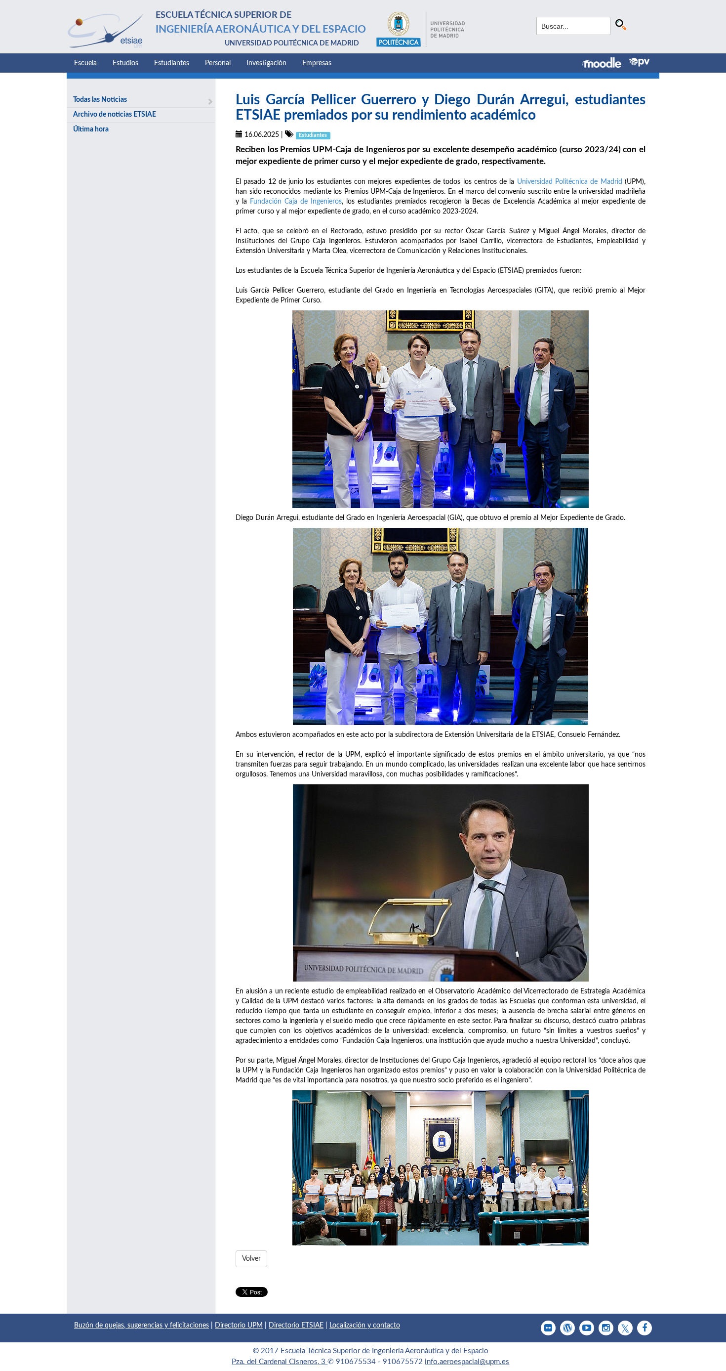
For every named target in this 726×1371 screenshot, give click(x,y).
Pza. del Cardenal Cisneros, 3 (279, 1362)
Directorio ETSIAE (296, 1325)
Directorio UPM (239, 1325)
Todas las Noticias (100, 99)
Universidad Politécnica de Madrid (569, 181)
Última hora (91, 129)
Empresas (316, 63)
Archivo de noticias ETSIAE (114, 114)
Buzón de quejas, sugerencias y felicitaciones (141, 1325)
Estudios (125, 63)
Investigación (266, 63)
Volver (251, 1258)
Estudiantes (171, 63)
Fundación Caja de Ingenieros (296, 201)
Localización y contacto (364, 1325)
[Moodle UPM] (605, 63)
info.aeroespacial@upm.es (467, 1362)
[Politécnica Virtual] (639, 62)
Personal (218, 63)
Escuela (85, 63)
